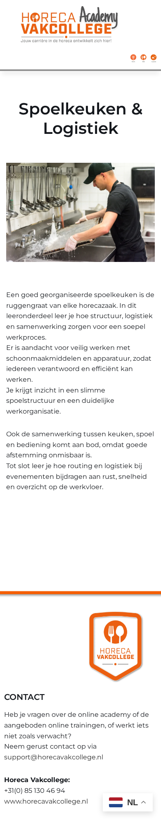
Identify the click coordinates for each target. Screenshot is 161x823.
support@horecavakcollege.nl (53, 757)
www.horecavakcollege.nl (46, 801)
